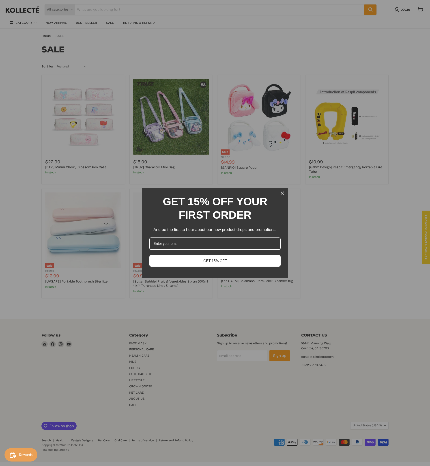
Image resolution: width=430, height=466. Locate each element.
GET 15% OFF (215, 261)
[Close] (282, 193)
